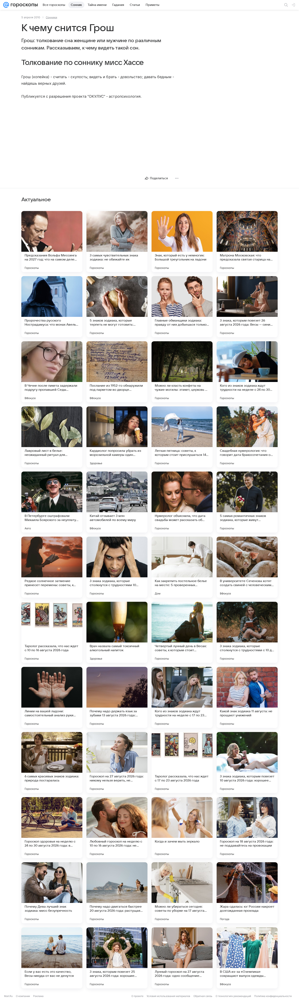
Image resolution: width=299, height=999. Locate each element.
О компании (23, 996)
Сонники (51, 17)
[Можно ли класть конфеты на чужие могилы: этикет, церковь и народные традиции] (182, 371)
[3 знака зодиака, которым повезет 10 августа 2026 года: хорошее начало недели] (247, 762)
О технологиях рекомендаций (233, 996)
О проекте (137, 996)
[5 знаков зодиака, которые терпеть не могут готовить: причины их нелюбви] (116, 306)
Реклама (38, 996)
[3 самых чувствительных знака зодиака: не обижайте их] (116, 241)
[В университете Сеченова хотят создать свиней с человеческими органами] (247, 567)
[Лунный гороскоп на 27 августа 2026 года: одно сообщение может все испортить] (182, 957)
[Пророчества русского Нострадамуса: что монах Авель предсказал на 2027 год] (51, 306)
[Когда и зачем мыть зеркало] (182, 827)
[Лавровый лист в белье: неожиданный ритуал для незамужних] (51, 436)
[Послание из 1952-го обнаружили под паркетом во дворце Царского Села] (116, 371)
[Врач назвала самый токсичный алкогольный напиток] (116, 632)
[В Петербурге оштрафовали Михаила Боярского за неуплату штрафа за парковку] (51, 502)
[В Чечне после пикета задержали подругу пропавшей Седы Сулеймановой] (51, 371)
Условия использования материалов (168, 996)
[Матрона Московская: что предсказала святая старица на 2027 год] (247, 241)
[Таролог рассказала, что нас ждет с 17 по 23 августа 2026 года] (182, 762)
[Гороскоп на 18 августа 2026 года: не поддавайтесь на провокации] (247, 827)
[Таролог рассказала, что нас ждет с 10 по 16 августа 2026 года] (51, 632)
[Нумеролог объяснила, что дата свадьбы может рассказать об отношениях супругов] (182, 502)
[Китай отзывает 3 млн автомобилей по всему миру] (116, 502)
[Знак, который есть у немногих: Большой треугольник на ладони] (182, 241)
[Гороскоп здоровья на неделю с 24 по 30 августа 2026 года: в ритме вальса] (51, 827)
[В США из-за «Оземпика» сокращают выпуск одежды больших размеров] (247, 957)
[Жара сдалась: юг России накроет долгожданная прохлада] (247, 892)
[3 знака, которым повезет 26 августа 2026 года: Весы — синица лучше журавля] (247, 306)
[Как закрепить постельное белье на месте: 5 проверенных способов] (182, 567)
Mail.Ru (8, 996)
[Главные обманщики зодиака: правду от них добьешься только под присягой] (182, 306)
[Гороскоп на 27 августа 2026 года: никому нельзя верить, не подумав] (116, 762)
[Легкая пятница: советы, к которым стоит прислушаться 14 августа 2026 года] (182, 436)
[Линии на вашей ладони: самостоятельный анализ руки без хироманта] (51, 697)
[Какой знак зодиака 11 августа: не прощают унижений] (247, 697)
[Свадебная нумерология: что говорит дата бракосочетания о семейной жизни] (247, 436)
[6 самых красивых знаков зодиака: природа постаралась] (51, 762)
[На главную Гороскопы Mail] (23, 5)
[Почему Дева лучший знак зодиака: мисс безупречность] (51, 892)
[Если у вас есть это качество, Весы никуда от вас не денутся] (51, 957)
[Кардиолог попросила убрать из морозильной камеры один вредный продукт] (116, 436)
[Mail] (6, 5)
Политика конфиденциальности (273, 996)
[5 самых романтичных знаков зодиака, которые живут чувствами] (247, 502)
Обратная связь (202, 996)
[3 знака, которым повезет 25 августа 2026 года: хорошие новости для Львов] (116, 957)
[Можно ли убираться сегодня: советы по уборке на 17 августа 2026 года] (182, 892)
